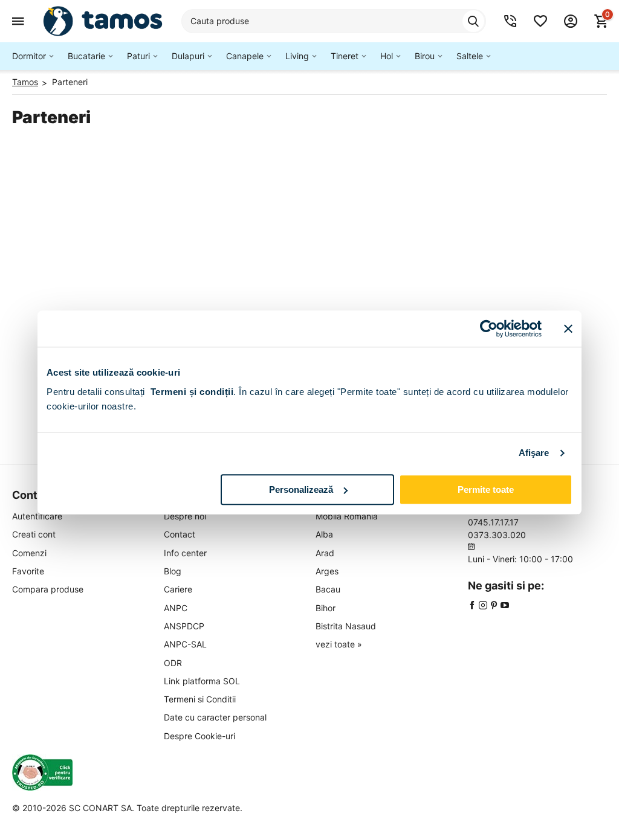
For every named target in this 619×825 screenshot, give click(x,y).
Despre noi (185, 516)
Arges (327, 571)
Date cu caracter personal (215, 717)
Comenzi (29, 553)
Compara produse (47, 589)
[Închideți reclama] (568, 328)
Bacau (328, 589)
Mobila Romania (347, 516)
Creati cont (34, 534)
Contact (179, 534)
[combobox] (333, 21)
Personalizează (301, 489)
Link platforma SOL (202, 681)
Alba (324, 534)
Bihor (325, 608)
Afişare (534, 453)
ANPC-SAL (185, 644)
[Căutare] (473, 21)
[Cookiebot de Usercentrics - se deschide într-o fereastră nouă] (489, 328)
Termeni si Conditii (200, 699)
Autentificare (37, 516)
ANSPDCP (184, 626)
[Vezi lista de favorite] (540, 21)
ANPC (175, 608)
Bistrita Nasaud (346, 626)
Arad (325, 553)
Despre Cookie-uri (199, 736)
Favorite (28, 571)
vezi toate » (339, 644)
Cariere (178, 589)
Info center (185, 553)
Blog (172, 571)
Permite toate (486, 489)
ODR (173, 663)
